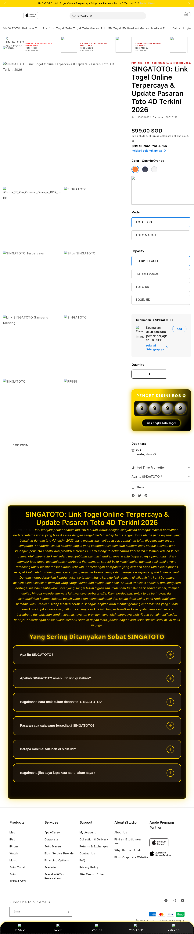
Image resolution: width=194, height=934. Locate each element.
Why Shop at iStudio (128, 850)
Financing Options (57, 860)
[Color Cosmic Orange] (135, 169)
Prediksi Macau (138, 28)
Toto (12, 874)
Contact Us (87, 853)
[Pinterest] (146, 496)
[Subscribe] (68, 912)
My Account (88, 832)
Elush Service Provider (60, 853)
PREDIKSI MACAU (147, 274)
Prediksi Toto (160, 28)
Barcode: (158, 117)
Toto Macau (90, 28)
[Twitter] (140, 496)
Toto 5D (106, 28)
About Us (120, 832)
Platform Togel (53, 28)
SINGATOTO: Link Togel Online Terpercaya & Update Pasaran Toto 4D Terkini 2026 (97, 3)
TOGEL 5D (142, 300)
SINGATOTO (11, 28)
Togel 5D (119, 28)
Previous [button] (5, 3)
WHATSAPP (135, 929)
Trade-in (50, 867)
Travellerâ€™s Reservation (54, 876)
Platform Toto (31, 28)
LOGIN (58, 929)
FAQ (82, 860)
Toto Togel (73, 28)
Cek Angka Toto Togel (161, 423)
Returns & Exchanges (94, 846)
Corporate (51, 839)
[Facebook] (134, 496)
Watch (13, 853)
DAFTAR (97, 929)
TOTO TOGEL (145, 222)
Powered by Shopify (173, 920)
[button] (11, 28)
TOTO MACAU (145, 235)
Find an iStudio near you (127, 841)
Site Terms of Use (92, 874)
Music (13, 860)
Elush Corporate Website (131, 857)
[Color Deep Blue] (145, 169)
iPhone (14, 846)
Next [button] (189, 3)
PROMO (20, 929)
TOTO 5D (142, 287)
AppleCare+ (52, 832)
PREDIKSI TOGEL (147, 261)
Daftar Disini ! (148, 3)
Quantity (137, 365)
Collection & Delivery (94, 839)
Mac (12, 832)
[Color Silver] (154, 169)
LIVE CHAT (174, 929)
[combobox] (108, 15)
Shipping (154, 136)
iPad (12, 839)
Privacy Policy (89, 867)
